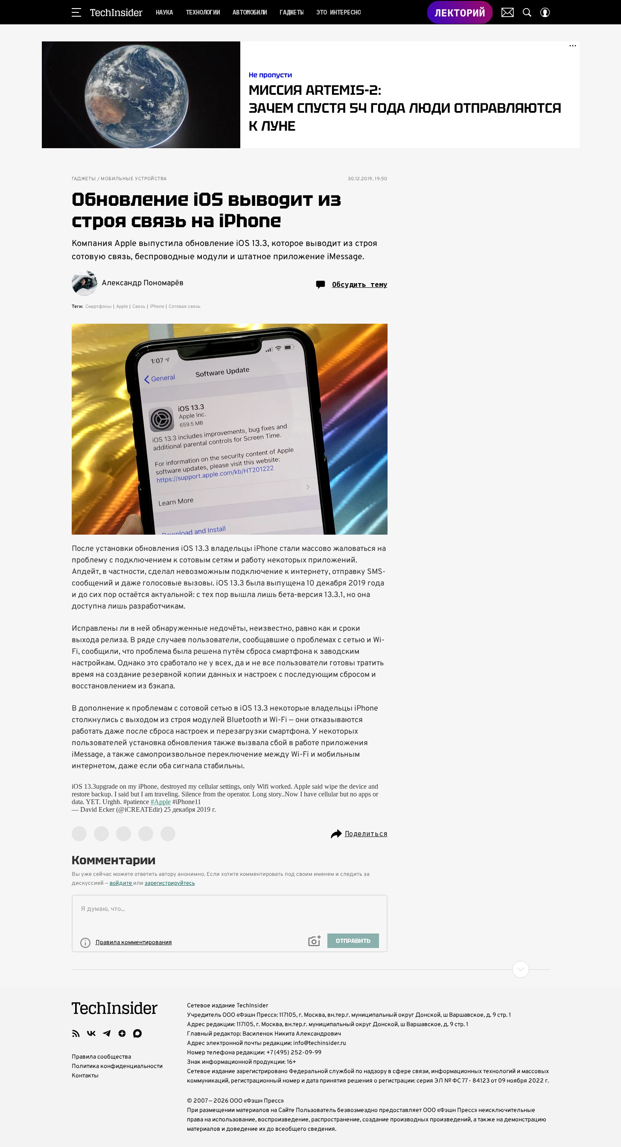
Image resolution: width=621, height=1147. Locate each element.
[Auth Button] (545, 12)
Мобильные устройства (133, 179)
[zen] (122, 1033)
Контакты (85, 1076)
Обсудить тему (360, 284)
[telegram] (106, 1033)
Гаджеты (84, 179)
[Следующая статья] (311, 969)
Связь (139, 307)
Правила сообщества (101, 1057)
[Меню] (76, 12)
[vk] (91, 1033)
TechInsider (116, 12)
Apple (122, 307)
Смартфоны (98, 307)
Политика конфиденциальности (117, 1066)
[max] (137, 1033)
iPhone (157, 307)
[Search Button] (527, 12)
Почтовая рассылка (507, 12)
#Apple (161, 801)
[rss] (76, 1033)
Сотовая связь (185, 307)
